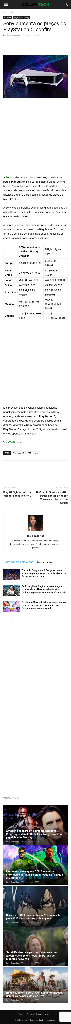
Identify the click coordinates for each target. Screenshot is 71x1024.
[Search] (66, 4)
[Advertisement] (35, 138)
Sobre (21, 1014)
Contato (30, 1014)
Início (5, 12)
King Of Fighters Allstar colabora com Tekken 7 (17, 494)
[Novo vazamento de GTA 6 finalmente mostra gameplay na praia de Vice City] (35, 985)
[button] (5, 4)
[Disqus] (35, 667)
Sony (27, 17)
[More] (45, 47)
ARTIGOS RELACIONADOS (19, 562)
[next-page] (11, 619)
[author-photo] (35, 531)
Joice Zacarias (13, 35)
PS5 (29, 453)
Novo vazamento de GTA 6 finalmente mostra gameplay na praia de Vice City (34, 994)
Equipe (39, 1014)
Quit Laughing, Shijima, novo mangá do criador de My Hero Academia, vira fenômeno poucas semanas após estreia (43, 589)
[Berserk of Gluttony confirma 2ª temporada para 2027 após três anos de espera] (35, 906)
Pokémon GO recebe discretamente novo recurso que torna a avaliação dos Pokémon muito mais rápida (44, 605)
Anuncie (49, 1014)
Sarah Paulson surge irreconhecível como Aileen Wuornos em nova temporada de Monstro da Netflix (32, 956)
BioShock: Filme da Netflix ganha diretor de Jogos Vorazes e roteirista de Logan (52, 497)
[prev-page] (5, 619)
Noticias (15, 12)
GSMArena (14, 442)
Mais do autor (45, 562)
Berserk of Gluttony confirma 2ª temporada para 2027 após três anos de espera (33, 917)
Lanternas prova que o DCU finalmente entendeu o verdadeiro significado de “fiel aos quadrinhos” (34, 875)
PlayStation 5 (18, 453)
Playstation (18, 17)
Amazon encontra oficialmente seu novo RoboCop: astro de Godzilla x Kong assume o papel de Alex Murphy (34, 834)
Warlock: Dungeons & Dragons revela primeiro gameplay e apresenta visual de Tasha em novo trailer (43, 573)
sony (37, 453)
